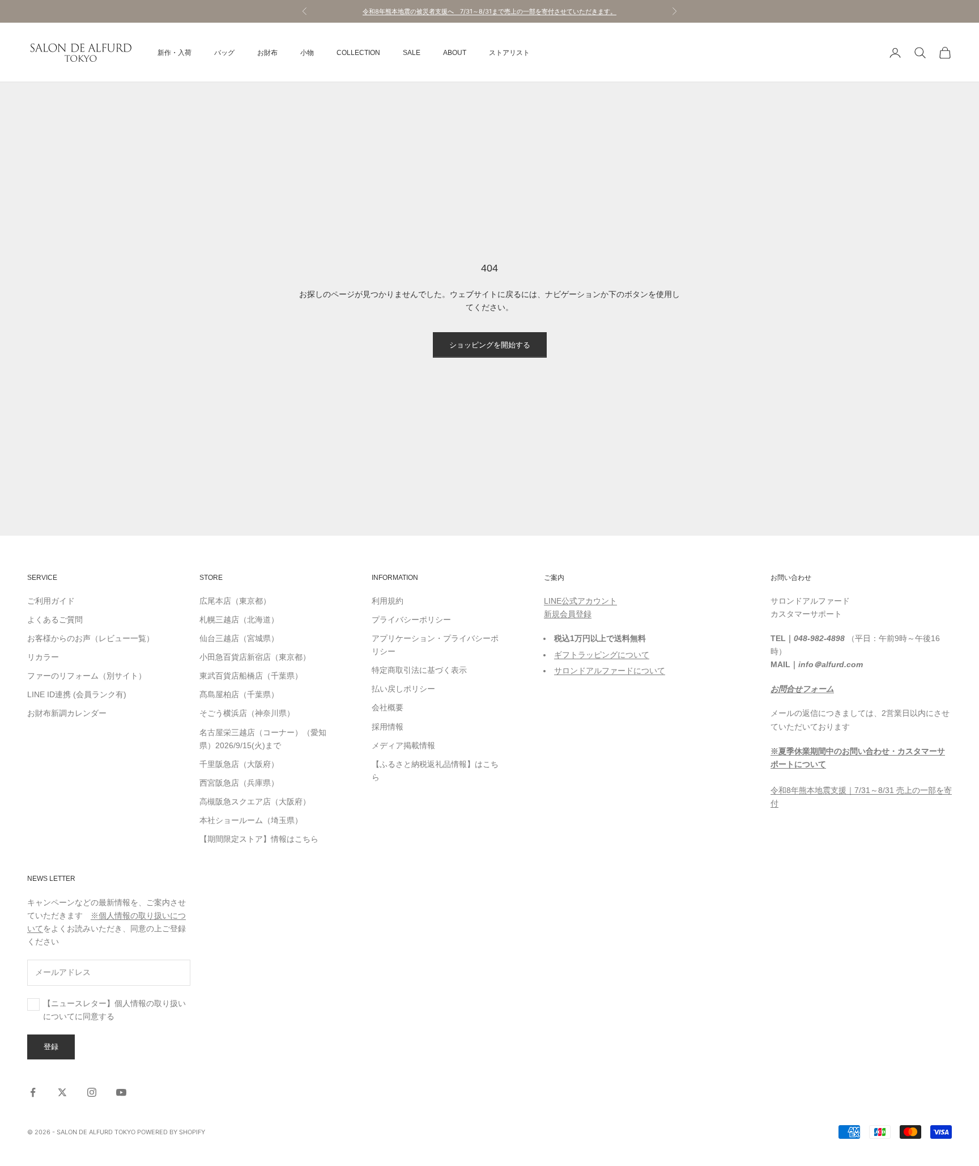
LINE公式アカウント (580, 600)
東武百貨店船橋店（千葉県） (251, 675)
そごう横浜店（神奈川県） (247, 713)
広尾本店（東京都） (235, 600)
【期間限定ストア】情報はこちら (258, 838)
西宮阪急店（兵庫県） (239, 782)
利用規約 (387, 600)
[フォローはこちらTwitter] (62, 1092)
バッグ (224, 53)
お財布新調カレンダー (67, 713)
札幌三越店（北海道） (239, 619)
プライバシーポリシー (411, 619)
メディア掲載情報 (403, 745)
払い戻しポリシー (403, 688)
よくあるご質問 (55, 619)
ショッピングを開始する (489, 344)
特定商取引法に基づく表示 (419, 670)
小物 (307, 53)
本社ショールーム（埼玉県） (251, 820)
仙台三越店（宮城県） (239, 638)
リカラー (43, 657)
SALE (411, 53)
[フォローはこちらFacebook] (33, 1092)
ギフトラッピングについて (601, 654)
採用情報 (387, 726)
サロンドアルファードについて (609, 670)
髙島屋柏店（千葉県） (239, 694)
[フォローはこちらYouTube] (121, 1092)
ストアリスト (509, 53)
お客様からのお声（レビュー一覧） (90, 638)
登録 (51, 1046)
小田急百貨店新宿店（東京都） (254, 657)
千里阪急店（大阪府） (239, 764)
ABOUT (454, 53)
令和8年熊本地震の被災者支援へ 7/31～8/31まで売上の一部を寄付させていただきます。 (489, 11)
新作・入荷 (174, 53)
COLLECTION (358, 53)
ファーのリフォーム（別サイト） (86, 675)
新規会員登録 (567, 613)
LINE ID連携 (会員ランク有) (76, 694)
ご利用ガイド (51, 600)
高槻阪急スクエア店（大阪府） (254, 801)
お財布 (267, 53)
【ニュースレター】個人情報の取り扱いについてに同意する (114, 1010)
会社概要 (387, 707)
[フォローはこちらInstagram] (91, 1092)
